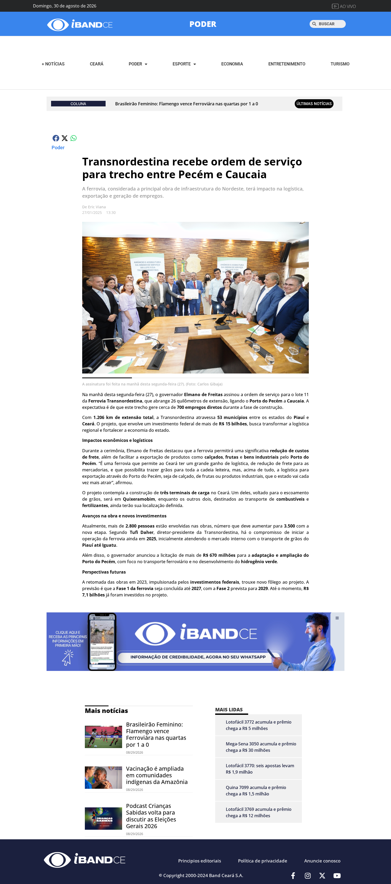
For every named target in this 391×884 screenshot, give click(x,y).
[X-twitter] (322, 875)
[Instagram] (307, 875)
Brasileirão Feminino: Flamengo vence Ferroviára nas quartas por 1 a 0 (186, 104)
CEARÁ (96, 64)
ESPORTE (182, 64)
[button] (56, 138)
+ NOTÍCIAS (53, 64)
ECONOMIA (232, 64)
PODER (202, 23)
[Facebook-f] (293, 875)
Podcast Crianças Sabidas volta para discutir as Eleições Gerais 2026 (151, 816)
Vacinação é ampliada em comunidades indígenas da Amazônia (157, 775)
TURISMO (340, 64)
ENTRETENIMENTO (286, 64)
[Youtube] (337, 875)
